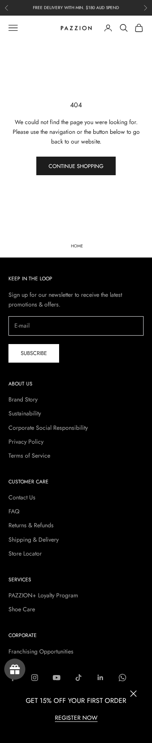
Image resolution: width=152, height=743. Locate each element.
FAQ (13, 511)
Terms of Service (29, 455)
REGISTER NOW (76, 717)
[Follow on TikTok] (78, 677)
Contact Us (21, 497)
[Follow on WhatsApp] (122, 677)
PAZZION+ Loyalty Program (43, 595)
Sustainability (24, 413)
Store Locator (25, 553)
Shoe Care (21, 609)
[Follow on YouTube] (56, 677)
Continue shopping (76, 166)
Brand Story (23, 399)
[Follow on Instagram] (34, 677)
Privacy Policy (25, 441)
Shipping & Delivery (33, 539)
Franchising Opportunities (40, 651)
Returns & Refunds (31, 525)
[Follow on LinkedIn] (100, 677)
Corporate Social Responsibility (48, 427)
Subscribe (34, 353)
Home (77, 246)
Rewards (14, 669)
